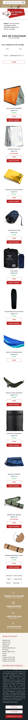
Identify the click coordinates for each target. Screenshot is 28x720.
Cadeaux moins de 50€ (8, 661)
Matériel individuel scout (8, 648)
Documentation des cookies (10, 702)
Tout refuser (14, 712)
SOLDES (4, 655)
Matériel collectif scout (8, 651)
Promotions (5, 650)
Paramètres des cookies (14, 716)
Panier (18, 9)
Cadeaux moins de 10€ (8, 657)
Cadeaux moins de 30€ (8, 659)
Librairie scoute (6, 642)
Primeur (4, 653)
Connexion (11, 9)
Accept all (14, 707)
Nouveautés (5, 646)
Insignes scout (6, 644)
